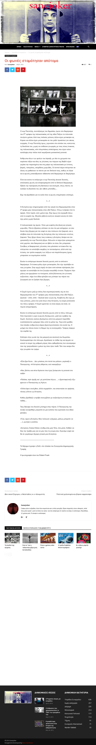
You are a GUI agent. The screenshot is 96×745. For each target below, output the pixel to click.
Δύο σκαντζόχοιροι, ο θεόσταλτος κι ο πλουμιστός (25, 494)
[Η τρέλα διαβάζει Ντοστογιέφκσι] (65, 538)
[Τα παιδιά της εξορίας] (12, 538)
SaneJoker (11, 64)
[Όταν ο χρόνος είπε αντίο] (48, 538)
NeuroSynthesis (27, 743)
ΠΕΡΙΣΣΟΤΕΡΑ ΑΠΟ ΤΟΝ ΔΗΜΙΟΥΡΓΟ (37, 528)
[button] (88, 47)
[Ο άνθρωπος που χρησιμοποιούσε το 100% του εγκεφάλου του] (39, 710)
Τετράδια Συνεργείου (19, 52)
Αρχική (19, 46)
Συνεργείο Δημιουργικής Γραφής (53, 46)
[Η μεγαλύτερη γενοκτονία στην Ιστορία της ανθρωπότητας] (39, 723)
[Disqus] (48, 591)
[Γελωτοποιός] (48, 22)
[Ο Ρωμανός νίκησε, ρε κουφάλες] (39, 701)
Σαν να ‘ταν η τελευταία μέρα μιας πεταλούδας (29, 547)
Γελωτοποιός (28, 46)
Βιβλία (37, 46)
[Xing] (27, 517)
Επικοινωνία (70, 46)
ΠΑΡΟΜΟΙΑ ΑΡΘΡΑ (13, 528)
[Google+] (23, 517)
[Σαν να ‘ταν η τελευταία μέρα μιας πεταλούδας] (30, 538)
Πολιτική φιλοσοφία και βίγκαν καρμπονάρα (73, 494)
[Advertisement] (48, 79)
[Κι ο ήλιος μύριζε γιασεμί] (83, 538)
